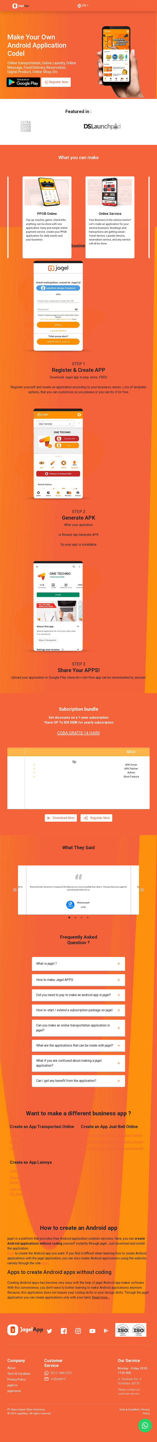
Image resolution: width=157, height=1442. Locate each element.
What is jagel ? (46, 964)
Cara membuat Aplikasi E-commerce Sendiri (112, 1148)
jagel (10, 1253)
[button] (16, 778)
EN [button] (84, 5)
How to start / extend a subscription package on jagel (74, 1010)
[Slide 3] (78, 803)
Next (142, 890)
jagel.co (12, 1385)
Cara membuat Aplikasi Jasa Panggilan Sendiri (43, 1142)
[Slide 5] (93, 803)
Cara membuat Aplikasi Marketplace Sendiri (112, 1142)
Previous (15, 890)
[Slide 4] (86, 803)
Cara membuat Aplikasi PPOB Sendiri (36, 1171)
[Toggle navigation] (143, 6)
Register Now (58, 82)
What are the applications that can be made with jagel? (74, 1045)
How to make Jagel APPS (54, 980)
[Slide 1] (64, 803)
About (11, 1368)
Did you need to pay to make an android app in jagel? (73, 995)
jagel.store (14, 1391)
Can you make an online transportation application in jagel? (73, 1027)
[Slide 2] (71, 803)
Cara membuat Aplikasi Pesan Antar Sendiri (41, 1148)
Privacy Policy (16, 1379)
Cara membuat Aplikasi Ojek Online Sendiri (40, 1135)
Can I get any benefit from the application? (66, 1081)
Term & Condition (18, 1374)
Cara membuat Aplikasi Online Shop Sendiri (111, 1135)
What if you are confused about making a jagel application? (69, 1063)
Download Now (63, 818)
